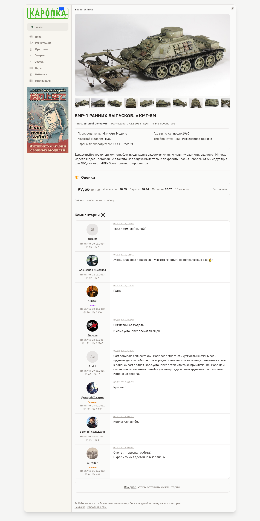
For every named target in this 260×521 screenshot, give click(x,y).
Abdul (92, 366)
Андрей (92, 300)
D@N (146, 123)
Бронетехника (84, 9)
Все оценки (220, 189)
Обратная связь (97, 507)
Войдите (80, 200)
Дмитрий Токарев (92, 397)
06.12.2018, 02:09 (123, 382)
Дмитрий (92, 462)
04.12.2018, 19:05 (123, 285)
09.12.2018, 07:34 (123, 447)
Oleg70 (92, 238)
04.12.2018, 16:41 (123, 254)
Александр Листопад (92, 270)
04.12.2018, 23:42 (123, 319)
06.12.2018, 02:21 (123, 416)
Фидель (92, 335)
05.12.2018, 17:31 (123, 350)
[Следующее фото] (224, 55)
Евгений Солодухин (95, 123)
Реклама (80, 507)
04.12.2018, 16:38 (123, 223)
